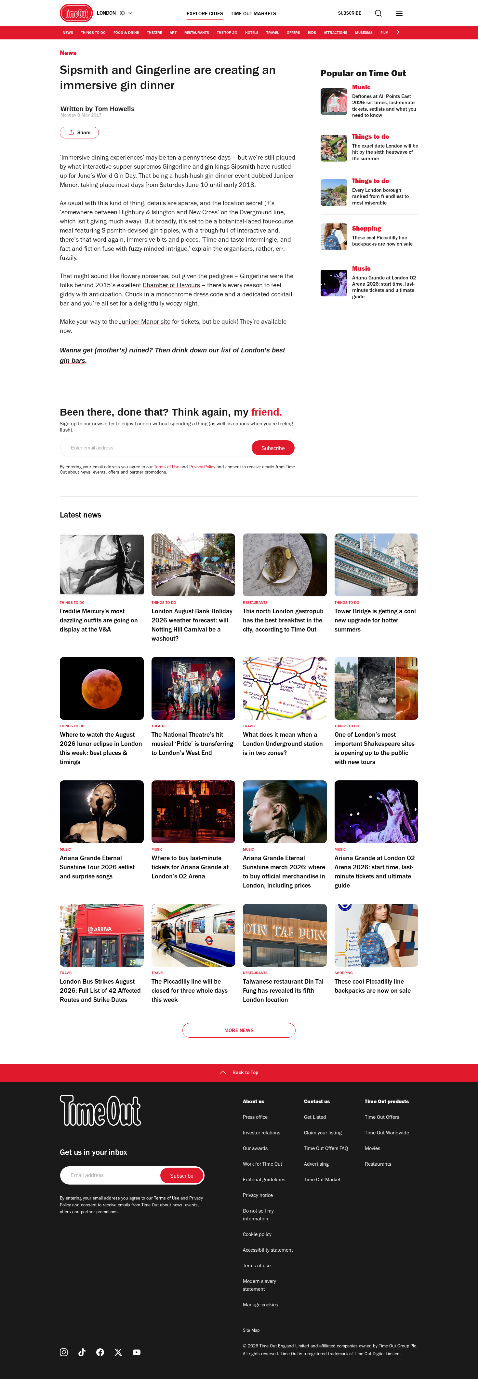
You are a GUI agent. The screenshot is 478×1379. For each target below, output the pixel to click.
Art (173, 33)
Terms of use (257, 1266)
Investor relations (261, 1133)
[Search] (378, 13)
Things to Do (93, 33)
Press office (255, 1117)
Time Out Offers (382, 1117)
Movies (372, 1149)
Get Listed (315, 1117)
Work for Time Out (262, 1164)
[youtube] (136, 1352)
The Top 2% (227, 33)
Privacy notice (258, 1196)
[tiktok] (82, 1352)
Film (384, 33)
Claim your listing (323, 1133)
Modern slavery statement (259, 1285)
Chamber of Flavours (171, 286)
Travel (272, 33)
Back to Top (245, 1073)
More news (239, 1031)
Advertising (316, 1164)
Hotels (252, 33)
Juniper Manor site (144, 323)
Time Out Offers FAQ (326, 1149)
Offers (293, 33)
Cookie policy (257, 1235)
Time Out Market (322, 1180)
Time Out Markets (253, 14)
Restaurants (196, 33)
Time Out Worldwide (387, 1133)
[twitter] (118, 1352)
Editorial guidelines (264, 1180)
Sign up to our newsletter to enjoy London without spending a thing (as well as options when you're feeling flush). (176, 427)
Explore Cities (205, 14)
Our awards (255, 1149)
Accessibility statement (268, 1250)
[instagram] (64, 1352)
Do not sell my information (258, 1215)
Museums (364, 33)
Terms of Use (166, 467)
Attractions (335, 33)
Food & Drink (126, 33)
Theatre (154, 33)
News (68, 33)
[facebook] (100, 1352)
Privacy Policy (202, 467)
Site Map (251, 1331)
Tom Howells (115, 108)
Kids (312, 33)
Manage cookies (260, 1305)
